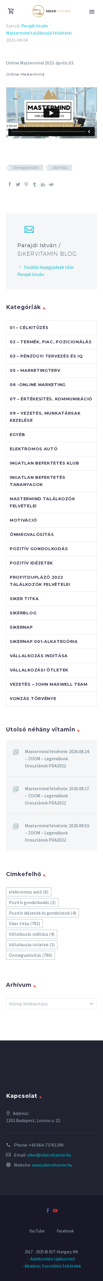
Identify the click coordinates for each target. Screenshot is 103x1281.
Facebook (65, 1231)
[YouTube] (55, 1210)
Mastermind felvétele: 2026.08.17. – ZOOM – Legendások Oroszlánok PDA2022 (57, 796)
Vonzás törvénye (33, 698)
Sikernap (21, 627)
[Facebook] (9, 184)
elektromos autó (28, 892)
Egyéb (17, 434)
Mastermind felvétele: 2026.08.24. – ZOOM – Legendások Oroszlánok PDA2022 (57, 758)
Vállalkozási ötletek (39, 670)
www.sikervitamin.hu (52, 1165)
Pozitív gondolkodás (39, 548)
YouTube (37, 1231)
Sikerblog (23, 613)
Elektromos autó (34, 448)
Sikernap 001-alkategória (44, 641)
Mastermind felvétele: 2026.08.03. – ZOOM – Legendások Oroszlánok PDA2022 (57, 833)
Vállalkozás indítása (39, 655)
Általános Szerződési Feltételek (53, 1266)
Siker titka (60, 167)
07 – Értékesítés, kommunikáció (51, 399)
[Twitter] (18, 184)
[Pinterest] (26, 184)
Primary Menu (92, 11)
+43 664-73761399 (46, 1145)
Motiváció (23, 520)
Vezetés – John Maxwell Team (49, 684)
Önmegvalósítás (26, 167)
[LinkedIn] (43, 184)
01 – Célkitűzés (29, 327)
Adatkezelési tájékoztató (52, 1259)
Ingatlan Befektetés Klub (44, 463)
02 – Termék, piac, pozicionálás (51, 341)
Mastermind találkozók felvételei (39, 33)
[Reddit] (51, 184)
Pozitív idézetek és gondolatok (42, 913)
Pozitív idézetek (31, 563)
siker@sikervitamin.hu (49, 1155)
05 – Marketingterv (35, 370)
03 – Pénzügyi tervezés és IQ (46, 356)
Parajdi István (34, 26)
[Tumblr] (34, 184)
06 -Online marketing (38, 384)
